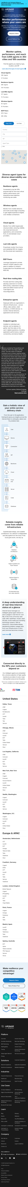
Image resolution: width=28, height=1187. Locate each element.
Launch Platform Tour (14, 39)
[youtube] (14, 1158)
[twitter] (6, 1158)
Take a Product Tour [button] (14, 986)
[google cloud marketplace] (7, 1154)
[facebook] (10, 1158)
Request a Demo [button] (14, 980)
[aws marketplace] (21, 1154)
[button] (26, 3)
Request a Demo (14, 33)
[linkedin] (2, 1158)
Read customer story (21, 393)
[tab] (9, 123)
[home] (7, 10)
